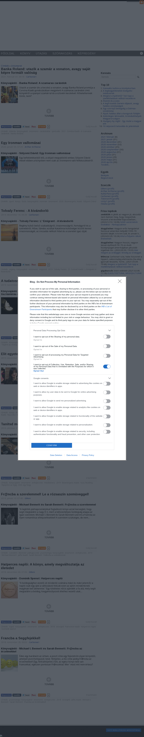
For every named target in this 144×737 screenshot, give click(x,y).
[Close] (120, 282)
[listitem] (72, 330)
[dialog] (72, 368)
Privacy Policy (88, 455)
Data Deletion (56, 455)
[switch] (107, 336)
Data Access (72, 455)
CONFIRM (52, 445)
